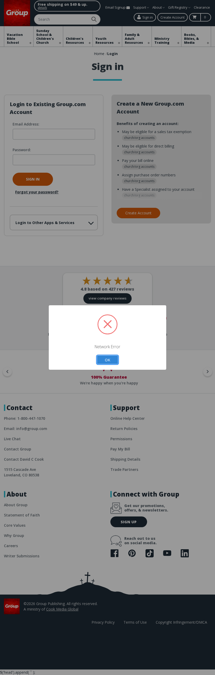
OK (107, 359)
